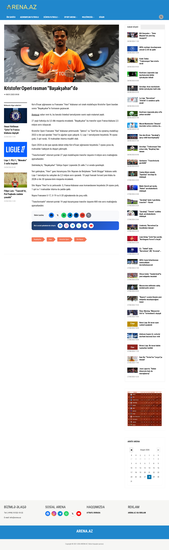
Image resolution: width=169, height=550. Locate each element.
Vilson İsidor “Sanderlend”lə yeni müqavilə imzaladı (150, 275)
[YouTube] (91, 225)
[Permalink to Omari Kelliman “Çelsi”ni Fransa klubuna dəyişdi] (15, 116)
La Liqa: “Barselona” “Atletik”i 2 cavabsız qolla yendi (149, 100)
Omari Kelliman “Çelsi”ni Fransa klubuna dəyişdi (12, 129)
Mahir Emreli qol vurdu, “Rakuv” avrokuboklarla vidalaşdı (148, 188)
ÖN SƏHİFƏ (10, 17)
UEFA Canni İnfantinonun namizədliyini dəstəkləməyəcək (148, 262)
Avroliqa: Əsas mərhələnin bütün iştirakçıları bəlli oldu (149, 88)
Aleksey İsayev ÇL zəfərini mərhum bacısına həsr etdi (149, 335)
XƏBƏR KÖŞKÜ (132, 27)
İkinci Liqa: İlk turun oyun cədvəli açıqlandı (149, 324)
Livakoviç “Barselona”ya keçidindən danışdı (148, 226)
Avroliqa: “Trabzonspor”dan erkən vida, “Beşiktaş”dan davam (150, 149)
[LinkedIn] (76, 215)
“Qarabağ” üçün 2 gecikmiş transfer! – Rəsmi (149, 201)
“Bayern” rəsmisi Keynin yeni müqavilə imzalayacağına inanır (150, 299)
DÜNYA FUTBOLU (51, 17)
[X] (84, 225)
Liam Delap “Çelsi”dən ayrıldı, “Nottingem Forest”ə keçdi (150, 238)
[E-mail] (82, 215)
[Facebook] (51, 215)
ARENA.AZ (84, 531)
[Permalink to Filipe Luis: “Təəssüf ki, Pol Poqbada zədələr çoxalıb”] (15, 180)
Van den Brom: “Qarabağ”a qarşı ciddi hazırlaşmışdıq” (149, 136)
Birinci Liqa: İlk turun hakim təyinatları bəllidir (149, 347)
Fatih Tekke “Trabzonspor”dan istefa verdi (149, 61)
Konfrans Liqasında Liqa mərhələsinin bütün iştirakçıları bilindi (148, 75)
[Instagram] (66, 225)
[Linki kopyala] (88, 215)
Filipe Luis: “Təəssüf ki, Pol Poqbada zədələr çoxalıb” (15, 194)
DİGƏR (101, 17)
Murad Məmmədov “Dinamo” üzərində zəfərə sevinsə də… (150, 125)
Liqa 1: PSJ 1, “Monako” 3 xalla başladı (15, 162)
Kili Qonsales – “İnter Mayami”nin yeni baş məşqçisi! (147, 35)
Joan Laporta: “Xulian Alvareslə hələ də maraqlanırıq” (147, 371)
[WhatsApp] (63, 215)
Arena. (34, 114)
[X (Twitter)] (57, 215)
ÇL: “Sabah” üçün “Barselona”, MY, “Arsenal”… (150, 250)
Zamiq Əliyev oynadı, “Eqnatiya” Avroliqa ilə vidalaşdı (147, 174)
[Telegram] (70, 215)
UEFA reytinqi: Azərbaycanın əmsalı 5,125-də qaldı (150, 48)
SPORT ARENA (70, 17)
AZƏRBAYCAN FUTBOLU (29, 17)
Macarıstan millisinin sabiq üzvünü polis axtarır (149, 287)
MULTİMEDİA (87, 17)
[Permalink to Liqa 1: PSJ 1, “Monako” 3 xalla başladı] (15, 150)
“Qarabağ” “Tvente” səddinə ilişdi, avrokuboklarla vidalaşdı (150, 214)
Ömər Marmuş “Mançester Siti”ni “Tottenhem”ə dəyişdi (150, 312)
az (38, 114)
